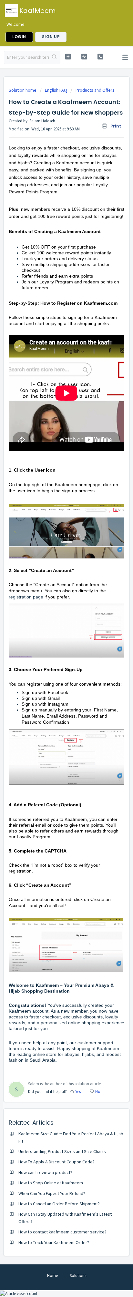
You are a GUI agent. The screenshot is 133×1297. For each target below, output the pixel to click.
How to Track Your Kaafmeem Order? (53, 1242)
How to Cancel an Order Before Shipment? (59, 1204)
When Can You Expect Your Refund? (51, 1193)
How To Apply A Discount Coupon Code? (56, 1162)
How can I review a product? (45, 1172)
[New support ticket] (68, 56)
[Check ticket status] (84, 56)
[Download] (54, 663)
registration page (26, 596)
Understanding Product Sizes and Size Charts (62, 1151)
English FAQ (56, 90)
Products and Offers (95, 90)
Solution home (23, 90)
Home (52, 1275)
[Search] (54, 57)
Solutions (78, 1275)
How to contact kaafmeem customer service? (62, 1232)
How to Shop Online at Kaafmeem (50, 1183)
